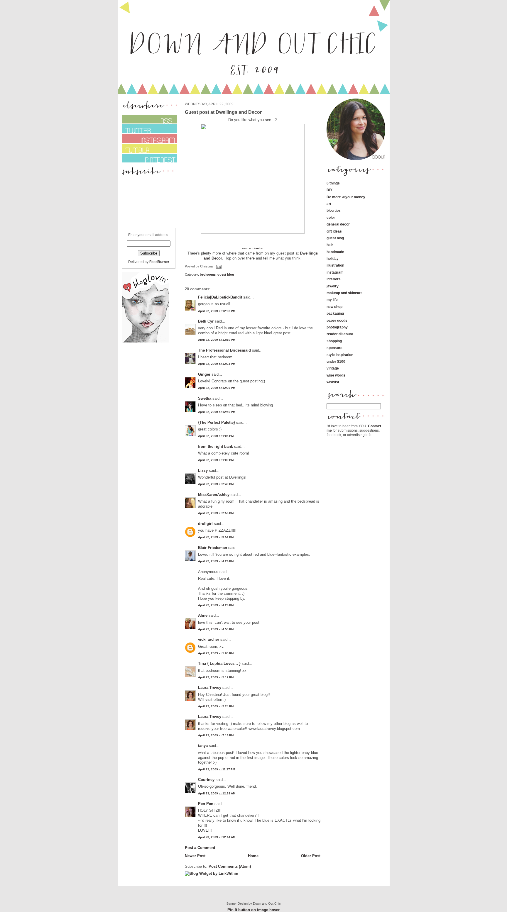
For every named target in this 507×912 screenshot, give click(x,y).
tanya (203, 745)
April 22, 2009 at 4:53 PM (216, 629)
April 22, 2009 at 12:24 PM (216, 363)
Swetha (204, 398)
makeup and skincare (345, 293)
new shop (334, 306)
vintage (333, 368)
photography (337, 327)
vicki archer (208, 639)
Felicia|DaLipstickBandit (220, 297)
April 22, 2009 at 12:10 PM (216, 339)
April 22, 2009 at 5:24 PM (216, 706)
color (331, 217)
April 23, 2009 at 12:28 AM (216, 793)
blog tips (334, 210)
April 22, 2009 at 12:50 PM (216, 411)
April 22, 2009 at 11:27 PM (216, 769)
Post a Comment (200, 847)
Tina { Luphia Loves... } (219, 663)
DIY (329, 190)
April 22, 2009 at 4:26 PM (216, 605)
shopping (334, 341)
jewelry (333, 286)
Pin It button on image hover (253, 910)
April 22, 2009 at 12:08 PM (216, 311)
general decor (338, 224)
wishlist (333, 382)
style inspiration (340, 355)
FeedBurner (159, 262)
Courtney (206, 779)
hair (330, 245)
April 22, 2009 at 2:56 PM (216, 513)
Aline (202, 615)
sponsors (334, 348)
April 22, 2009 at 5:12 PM (216, 677)
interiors (334, 279)
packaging (335, 313)
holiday (333, 258)
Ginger (204, 374)
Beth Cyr (206, 321)
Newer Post (195, 856)
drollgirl (205, 523)
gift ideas (334, 231)
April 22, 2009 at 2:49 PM (216, 484)
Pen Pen (205, 803)
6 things (333, 183)
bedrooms (208, 274)
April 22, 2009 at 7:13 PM (216, 735)
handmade (335, 252)
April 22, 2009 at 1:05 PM (216, 436)
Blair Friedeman (212, 547)
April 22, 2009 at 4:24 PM (216, 561)
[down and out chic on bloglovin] (145, 341)
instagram (335, 272)
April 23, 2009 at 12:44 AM (216, 837)
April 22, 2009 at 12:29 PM (216, 387)
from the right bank (215, 446)
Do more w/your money (346, 197)
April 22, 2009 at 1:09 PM (216, 460)
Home (253, 856)
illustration (335, 265)
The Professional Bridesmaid (224, 350)
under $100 (336, 361)
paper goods (337, 320)
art (329, 204)
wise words (336, 375)
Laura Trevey (209, 687)
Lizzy (203, 470)
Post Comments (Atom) (230, 866)
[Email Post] (218, 266)
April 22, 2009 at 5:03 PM (216, 653)
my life (332, 299)
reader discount (340, 334)
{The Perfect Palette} (216, 422)
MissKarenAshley (213, 494)
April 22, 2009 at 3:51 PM (216, 537)
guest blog (225, 274)
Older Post (310, 856)
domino (258, 248)
